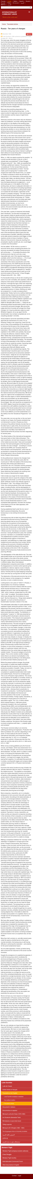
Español (21, 1)
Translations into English (9, 1093)
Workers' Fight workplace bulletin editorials (15, 1151)
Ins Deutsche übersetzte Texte (11, 1117)
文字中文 (5, 1138)
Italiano (15, 1)
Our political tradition (9, 1100)
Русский (3, 3)
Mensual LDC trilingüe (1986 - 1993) (13, 1128)
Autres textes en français (9, 1090)
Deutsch (28, 1)
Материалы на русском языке (11, 1121)
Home (4, 24)
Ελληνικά (16, 3)
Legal (19, 1175)
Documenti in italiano (8, 1107)
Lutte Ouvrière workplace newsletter (14, 1096)
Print (29, 34)
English (9, 1)
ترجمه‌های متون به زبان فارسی (11, 1142)
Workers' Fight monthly (9, 1158)
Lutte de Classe (7, 1086)
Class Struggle (6, 1154)
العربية (22, 3)
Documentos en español (9, 1110)
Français (3, 1)
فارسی (9, 4)
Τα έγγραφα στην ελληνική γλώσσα (14, 1131)
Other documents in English (10, 1165)
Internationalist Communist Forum (12, 1161)
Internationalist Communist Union (9, 13)
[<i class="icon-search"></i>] (30, 7)
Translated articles (12, 24)
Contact (14, 1175)
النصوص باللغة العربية (8, 1135)
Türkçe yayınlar (7, 1124)
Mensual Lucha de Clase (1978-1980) (13, 1114)
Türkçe (9, 3)
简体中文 (3, 4)
